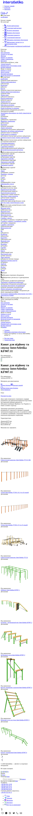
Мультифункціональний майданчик (12, 150)
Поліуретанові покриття (8, 193)
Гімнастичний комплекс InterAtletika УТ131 (14, 557)
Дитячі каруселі (6, 101)
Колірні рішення (6, 67)
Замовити (7, 389)
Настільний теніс (6, 254)
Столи (3, 177)
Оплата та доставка (7, 54)
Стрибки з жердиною (7, 224)
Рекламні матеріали (7, 74)
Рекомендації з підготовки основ (11, 65)
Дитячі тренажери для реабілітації (11, 289)
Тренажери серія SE (7, 155)
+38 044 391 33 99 (6, 784)
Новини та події (6, 70)
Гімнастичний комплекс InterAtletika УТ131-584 (16, 460)
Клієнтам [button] (7, 7)
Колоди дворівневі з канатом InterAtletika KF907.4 (16, 687)
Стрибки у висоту (6, 218)
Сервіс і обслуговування (8, 311)
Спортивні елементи (7, 146)
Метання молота (6, 215)
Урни (2, 180)
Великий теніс (5, 241)
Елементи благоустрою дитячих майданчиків (15, 137)
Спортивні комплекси (7, 143)
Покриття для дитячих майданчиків (12, 131)
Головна (7, 330)
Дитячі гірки (5, 95)
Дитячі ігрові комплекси (8, 82)
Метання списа (5, 211)
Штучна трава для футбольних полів (12, 202)
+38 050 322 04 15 (6, 792)
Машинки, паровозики (8, 121)
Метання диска (5, 208)
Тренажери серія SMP (7, 162)
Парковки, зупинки (7, 174)
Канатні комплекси (7, 98)
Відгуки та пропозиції (13, 805)
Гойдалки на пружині (7, 105)
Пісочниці (4, 124)
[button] (4, 14)
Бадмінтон (4, 234)
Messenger (9, 800)
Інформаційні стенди (7, 184)
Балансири (4, 85)
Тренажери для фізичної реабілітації (12, 282)
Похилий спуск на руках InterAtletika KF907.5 (15, 720)
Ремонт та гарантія (6, 57)
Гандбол (3, 247)
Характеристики (9, 340)
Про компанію (5, 52)
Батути (3, 88)
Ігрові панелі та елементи (9, 134)
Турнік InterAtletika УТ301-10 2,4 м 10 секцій (15, 492)
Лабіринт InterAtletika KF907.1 (10, 590)
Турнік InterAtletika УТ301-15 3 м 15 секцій (14, 525)
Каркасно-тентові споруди (9, 260)
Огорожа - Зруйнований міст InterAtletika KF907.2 (16, 622)
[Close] (1, 808)
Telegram (9, 798)
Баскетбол (4, 237)
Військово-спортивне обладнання (14, 332)
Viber (8, 796)
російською (4, 17)
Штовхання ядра (6, 228)
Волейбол (4, 244)
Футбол (3, 267)
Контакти (7, 9)
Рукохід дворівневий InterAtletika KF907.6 (14, 752)
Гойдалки (4, 118)
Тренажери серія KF (7, 165)
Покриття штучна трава (8, 189)
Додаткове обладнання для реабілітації (13, 285)
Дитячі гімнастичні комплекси (10, 92)
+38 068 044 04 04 (6, 789)
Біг (2, 231)
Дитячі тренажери (6, 128)
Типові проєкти (6, 64)
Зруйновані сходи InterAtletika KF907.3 (13, 655)
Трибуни (3, 264)
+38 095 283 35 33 (6, 787)
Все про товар (8, 338)
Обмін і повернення (7, 59)
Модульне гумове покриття (9, 196)
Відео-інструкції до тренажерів (10, 75)
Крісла (3, 251)
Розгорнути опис (6, 396)
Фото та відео (5, 72)
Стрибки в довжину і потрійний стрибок (13, 221)
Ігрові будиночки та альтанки (10, 108)
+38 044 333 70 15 (6, 786)
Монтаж (3, 56)
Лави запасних (5, 257)
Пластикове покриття (7, 199)
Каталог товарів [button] (9, 6)
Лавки (3, 171)
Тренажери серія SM (7, 158)
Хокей (3, 270)
